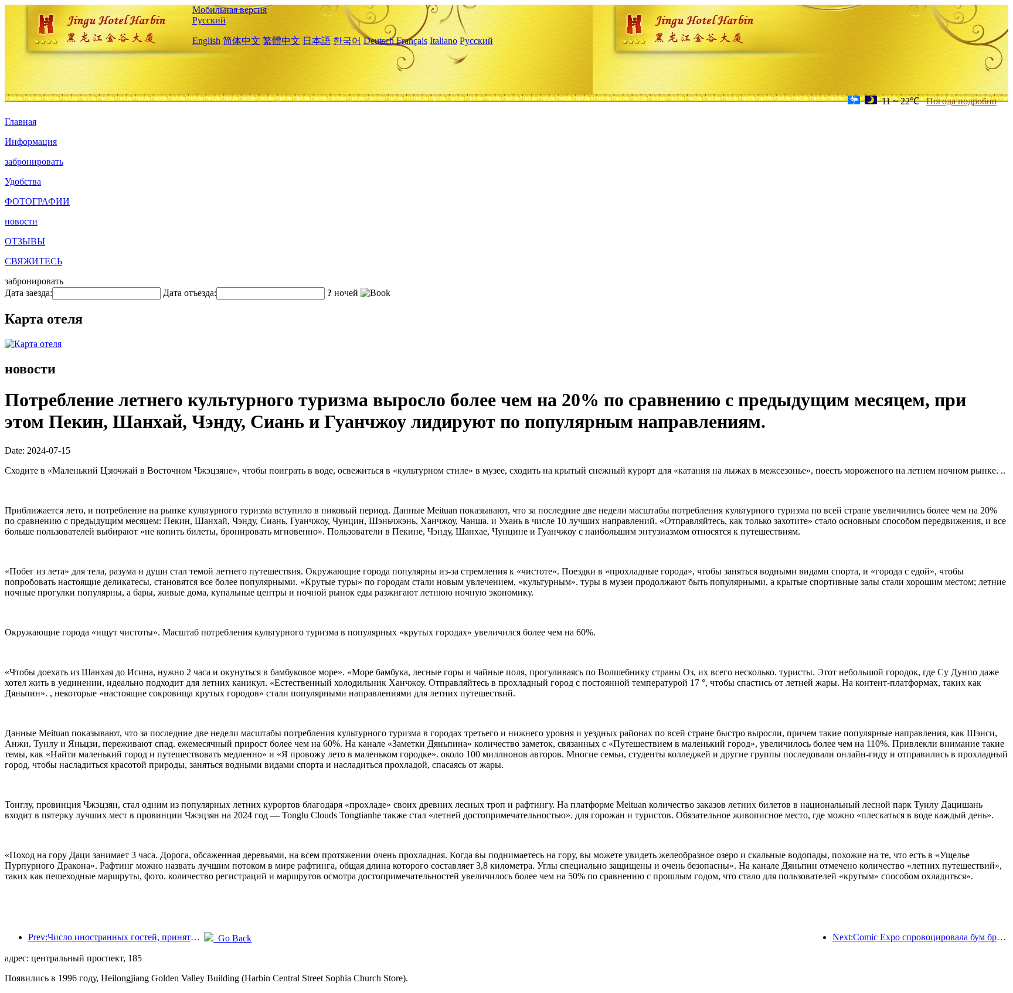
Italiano (443, 41)
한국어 (347, 41)
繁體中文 (281, 41)
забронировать (34, 161)
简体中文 (241, 41)
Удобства (23, 181)
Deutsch (378, 41)
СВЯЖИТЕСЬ (33, 261)
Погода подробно (961, 101)
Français (411, 41)
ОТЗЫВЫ (25, 241)
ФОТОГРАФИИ (37, 201)
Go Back (232, 938)
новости (21, 221)
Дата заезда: (28, 293)
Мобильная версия (229, 10)
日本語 (316, 41)
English (206, 41)
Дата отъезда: (189, 293)
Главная (20, 122)
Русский (209, 20)
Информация (31, 142)
